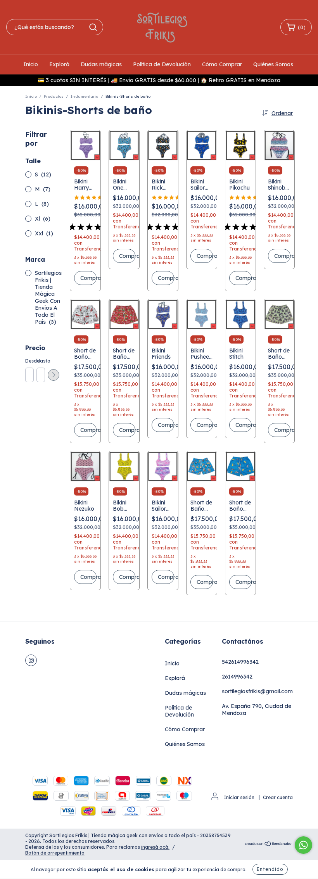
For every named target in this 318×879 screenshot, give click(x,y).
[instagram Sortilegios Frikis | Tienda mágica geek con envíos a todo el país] (31, 660)
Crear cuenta (278, 797)
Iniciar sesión (239, 797)
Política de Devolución (162, 64)
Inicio (30, 64)
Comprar (88, 278)
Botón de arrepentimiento (55, 853)
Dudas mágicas (101, 64)
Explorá (59, 64)
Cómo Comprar (222, 64)
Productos (54, 96)
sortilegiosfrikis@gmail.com (257, 691)
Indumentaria (85, 96)
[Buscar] (93, 27)
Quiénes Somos (273, 64)
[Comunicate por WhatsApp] (303, 845)
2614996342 (237, 676)
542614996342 (240, 661)
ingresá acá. (155, 847)
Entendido (270, 869)
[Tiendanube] (268, 844)
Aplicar (53, 375)
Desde (29, 361)
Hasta (40, 361)
